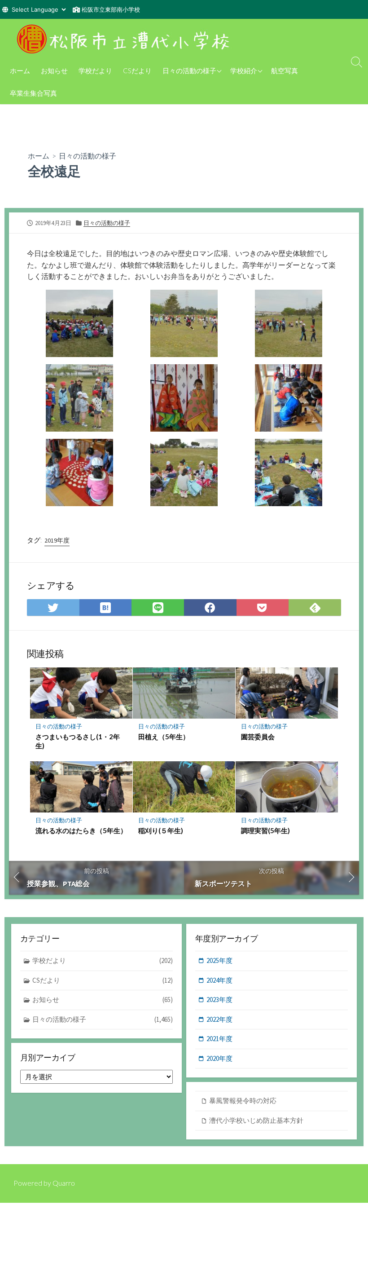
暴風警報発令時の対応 (242, 1100)
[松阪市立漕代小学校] (125, 39)
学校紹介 (243, 70)
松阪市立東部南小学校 (111, 9)
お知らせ (54, 70)
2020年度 (219, 1058)
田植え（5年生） (163, 737)
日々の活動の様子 (189, 70)
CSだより (137, 70)
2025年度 (219, 960)
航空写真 (284, 70)
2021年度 (219, 1038)
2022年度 (219, 1019)
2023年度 (219, 999)
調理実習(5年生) (265, 830)
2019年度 (57, 540)
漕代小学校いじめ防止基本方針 (256, 1120)
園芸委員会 (258, 737)
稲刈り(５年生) (160, 830)
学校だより (95, 70)
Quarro (64, 1183)
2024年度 (219, 980)
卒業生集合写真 (33, 93)
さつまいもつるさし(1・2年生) (77, 741)
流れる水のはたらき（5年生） (81, 830)
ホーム (20, 70)
